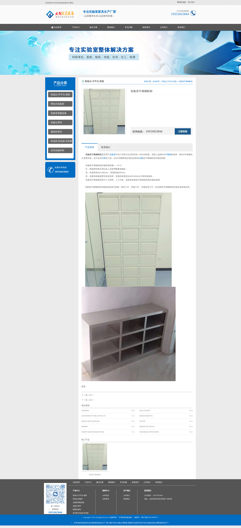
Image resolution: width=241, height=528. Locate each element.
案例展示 (111, 27)
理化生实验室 (57, 104)
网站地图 (182, 2)
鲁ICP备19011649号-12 (149, 517)
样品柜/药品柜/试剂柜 (61, 141)
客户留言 (191, 2)
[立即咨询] (183, 131)
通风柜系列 (56, 132)
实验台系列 (56, 122)
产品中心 (76, 27)
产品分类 (60, 84)
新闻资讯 (146, 27)
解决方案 (93, 27)
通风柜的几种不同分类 (146, 426)
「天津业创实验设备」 (125, 517)
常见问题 (128, 27)
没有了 (91, 395)
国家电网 (84, 426)
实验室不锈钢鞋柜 (95, 475)
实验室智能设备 (59, 113)
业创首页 (58, 27)
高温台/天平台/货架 (60, 94)
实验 (141, 158)
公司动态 (105, 495)
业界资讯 (105, 499)
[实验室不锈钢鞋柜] (94, 456)
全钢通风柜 (85, 410)
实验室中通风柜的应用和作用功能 (92, 432)
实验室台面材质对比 (146, 416)
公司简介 (164, 27)
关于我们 (126, 491)
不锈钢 (168, 154)
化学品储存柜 (57, 150)
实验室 (113, 154)
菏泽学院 (142, 421)
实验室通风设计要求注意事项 (149, 432)
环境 (104, 158)
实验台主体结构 (144, 410)
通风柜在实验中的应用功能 (90, 421)
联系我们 (181, 27)
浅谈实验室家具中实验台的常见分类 (93, 416)
